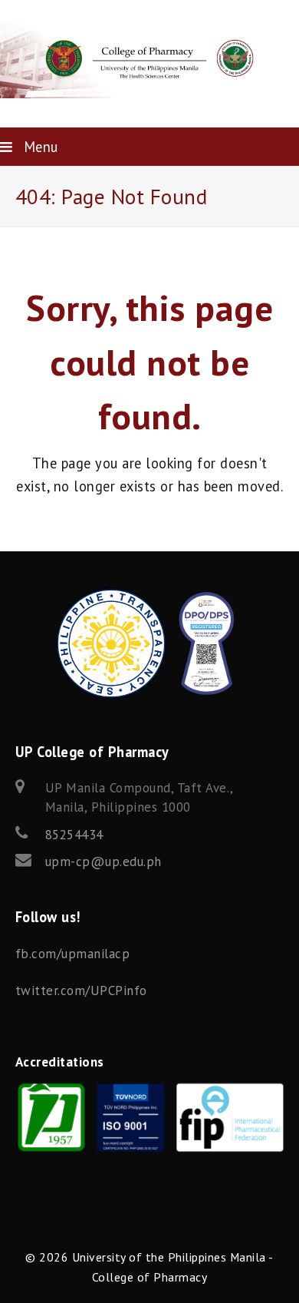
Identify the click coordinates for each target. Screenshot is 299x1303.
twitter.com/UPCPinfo (81, 990)
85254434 (74, 834)
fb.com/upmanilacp (72, 953)
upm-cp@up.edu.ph (103, 861)
